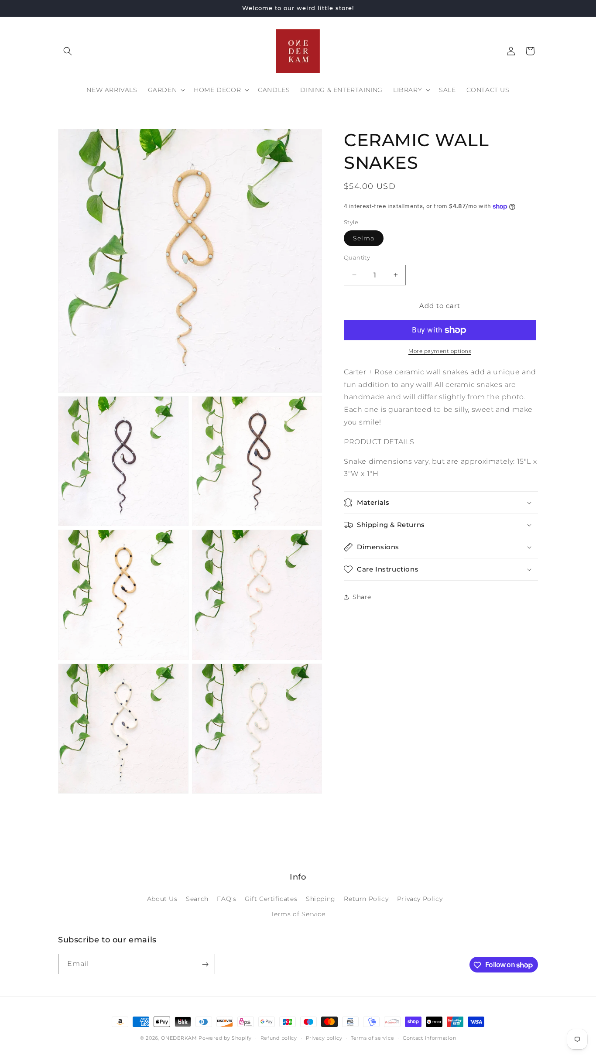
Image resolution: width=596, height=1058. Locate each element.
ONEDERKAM (179, 1038)
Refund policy (278, 1037)
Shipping (321, 899)
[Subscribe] (205, 964)
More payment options (439, 351)
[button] (67, 51)
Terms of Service (298, 914)
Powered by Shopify (225, 1038)
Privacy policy (324, 1037)
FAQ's (226, 899)
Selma (363, 238)
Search (197, 899)
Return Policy (366, 899)
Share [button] (362, 597)
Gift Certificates (271, 899)
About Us (162, 899)
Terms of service (372, 1037)
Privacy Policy (419, 899)
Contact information (429, 1037)
